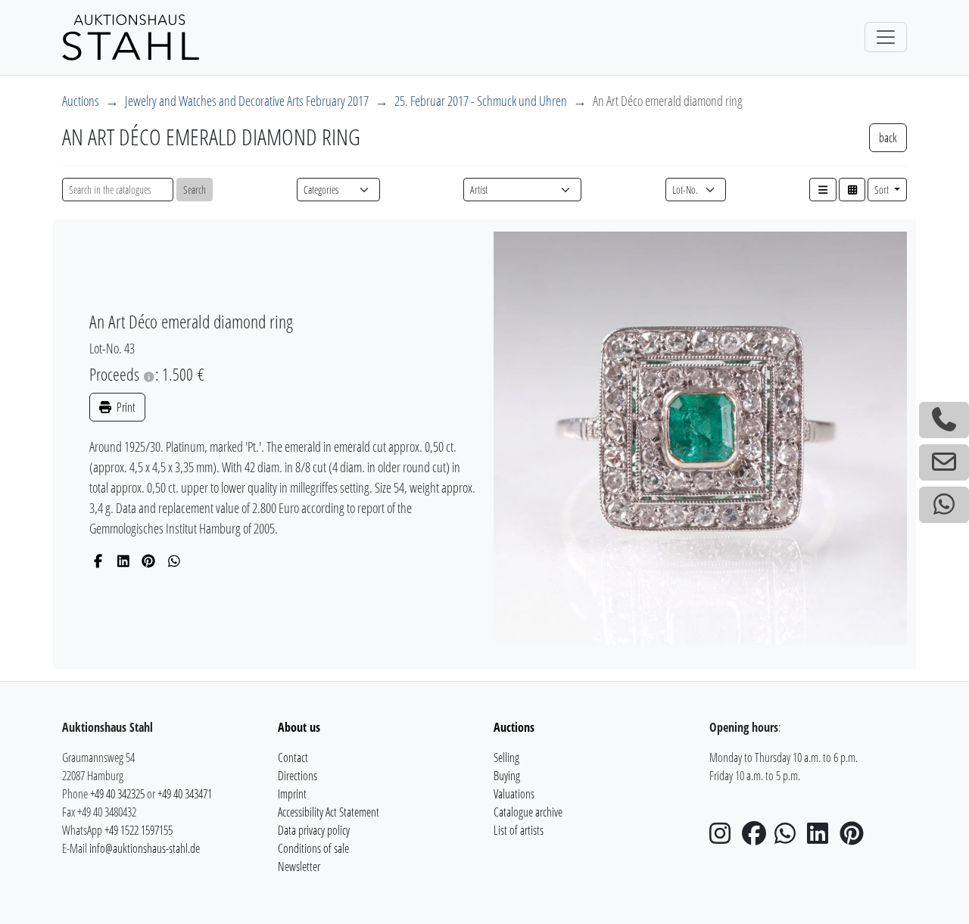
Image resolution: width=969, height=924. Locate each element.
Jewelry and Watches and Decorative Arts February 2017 (247, 101)
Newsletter (299, 866)
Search (194, 189)
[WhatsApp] (174, 561)
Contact (293, 757)
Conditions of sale (313, 848)
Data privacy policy (314, 830)
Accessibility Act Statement (328, 812)
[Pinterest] (148, 561)
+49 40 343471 (184, 794)
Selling (506, 757)
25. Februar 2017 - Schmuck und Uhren (480, 101)
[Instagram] (724, 837)
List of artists (519, 830)
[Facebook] (98, 561)
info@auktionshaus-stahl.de (144, 848)
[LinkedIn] (123, 561)
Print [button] (125, 407)
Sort (882, 189)
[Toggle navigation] (886, 37)
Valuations (514, 794)
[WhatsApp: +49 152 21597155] (944, 505)
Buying (507, 775)
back (888, 137)
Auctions (80, 101)
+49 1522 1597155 (138, 830)
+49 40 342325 (117, 794)
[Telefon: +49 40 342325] (944, 420)
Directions (297, 775)
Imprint (292, 794)
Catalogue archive (528, 812)
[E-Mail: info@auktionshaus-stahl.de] (944, 462)
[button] (823, 189)
